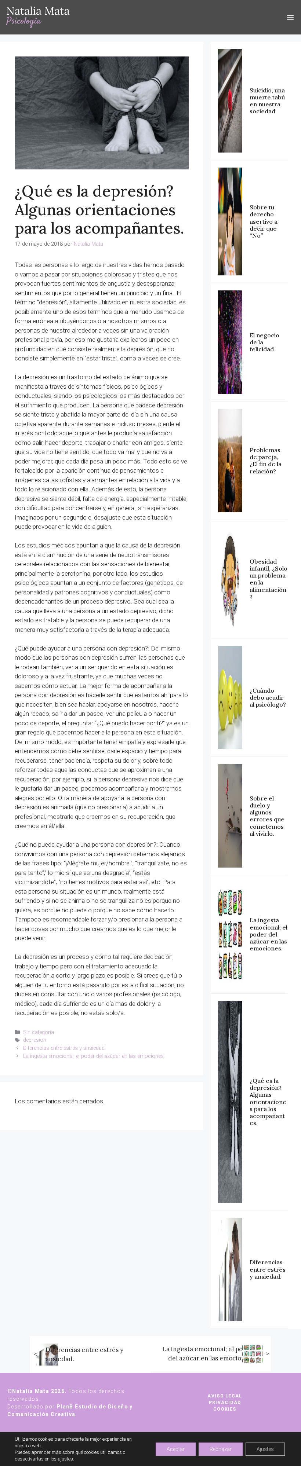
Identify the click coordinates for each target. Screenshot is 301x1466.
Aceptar (176, 1449)
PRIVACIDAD (225, 1402)
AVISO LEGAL (224, 1396)
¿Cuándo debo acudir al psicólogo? (268, 697)
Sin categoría (38, 1032)
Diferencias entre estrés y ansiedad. (64, 1048)
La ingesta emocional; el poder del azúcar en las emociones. (94, 1056)
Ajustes (265, 1449)
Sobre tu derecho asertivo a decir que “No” (264, 221)
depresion (34, 1040)
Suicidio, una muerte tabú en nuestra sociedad (267, 101)
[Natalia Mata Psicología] (38, 17)
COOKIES (224, 1409)
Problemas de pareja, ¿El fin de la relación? (266, 460)
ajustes (65, 1459)
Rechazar (221, 1449)
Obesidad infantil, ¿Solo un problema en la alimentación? (268, 579)
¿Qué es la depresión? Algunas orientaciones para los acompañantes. (268, 1101)
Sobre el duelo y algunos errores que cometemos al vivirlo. (267, 816)
